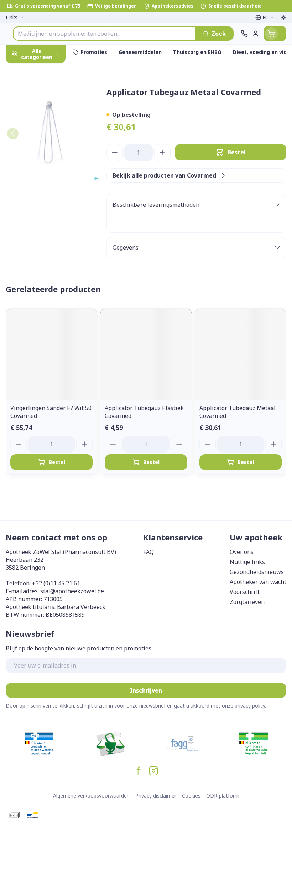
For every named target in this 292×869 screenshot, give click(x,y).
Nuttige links (247, 562)
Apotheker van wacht (258, 582)
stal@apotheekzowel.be (72, 591)
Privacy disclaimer (155, 795)
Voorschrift (245, 592)
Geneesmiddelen (45, 227)
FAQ (148, 552)
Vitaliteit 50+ (45, 160)
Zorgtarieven (247, 602)
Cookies (191, 795)
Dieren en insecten (45, 210)
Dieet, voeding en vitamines (45, 118)
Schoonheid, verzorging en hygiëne (45, 92)
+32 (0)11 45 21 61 (56, 583)
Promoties (21, 69)
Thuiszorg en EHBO (45, 194)
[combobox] (104, 33)
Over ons (242, 552)
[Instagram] (153, 770)
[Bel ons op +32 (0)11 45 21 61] (244, 33)
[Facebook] (138, 770)
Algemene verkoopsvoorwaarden (91, 795)
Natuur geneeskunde (45, 177)
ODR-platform (222, 795)
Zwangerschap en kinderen (45, 141)
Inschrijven (146, 690)
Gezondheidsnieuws (257, 572)
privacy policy (250, 705)
